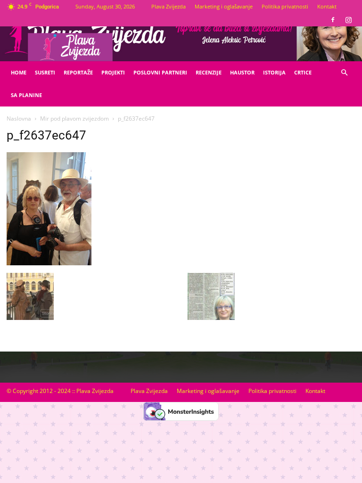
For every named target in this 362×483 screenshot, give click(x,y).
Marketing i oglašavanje (224, 6)
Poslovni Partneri (160, 72)
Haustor (242, 72)
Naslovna (19, 119)
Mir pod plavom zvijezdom (74, 119)
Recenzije (209, 72)
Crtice (303, 72)
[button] (344, 72)
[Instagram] (348, 19)
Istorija (274, 72)
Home (18, 72)
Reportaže (78, 72)
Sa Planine (26, 94)
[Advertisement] (302, 203)
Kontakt (327, 6)
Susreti (45, 72)
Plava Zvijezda (168, 6)
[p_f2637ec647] (49, 263)
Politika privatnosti (285, 6)
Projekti (113, 72)
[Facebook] (333, 19)
